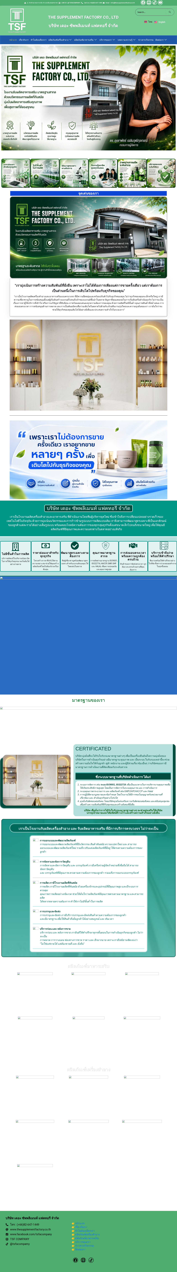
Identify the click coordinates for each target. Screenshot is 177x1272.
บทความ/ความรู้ (125, 39)
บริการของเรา (105, 39)
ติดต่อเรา (159, 39)
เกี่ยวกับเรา (24, 39)
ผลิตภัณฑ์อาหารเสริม (83, 39)
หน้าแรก (13, 39)
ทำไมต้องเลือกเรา (39, 39)
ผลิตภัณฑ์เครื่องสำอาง (58, 39)
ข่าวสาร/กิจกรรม (145, 39)
